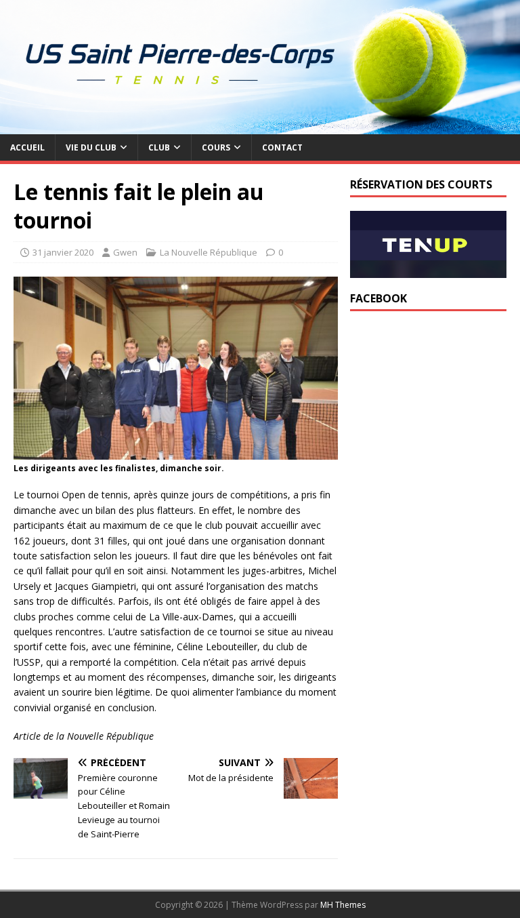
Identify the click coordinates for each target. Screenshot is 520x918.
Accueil (27, 147)
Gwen (125, 252)
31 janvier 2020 (62, 252)
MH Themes (343, 905)
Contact (282, 147)
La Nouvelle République (208, 252)
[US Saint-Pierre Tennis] (260, 126)
